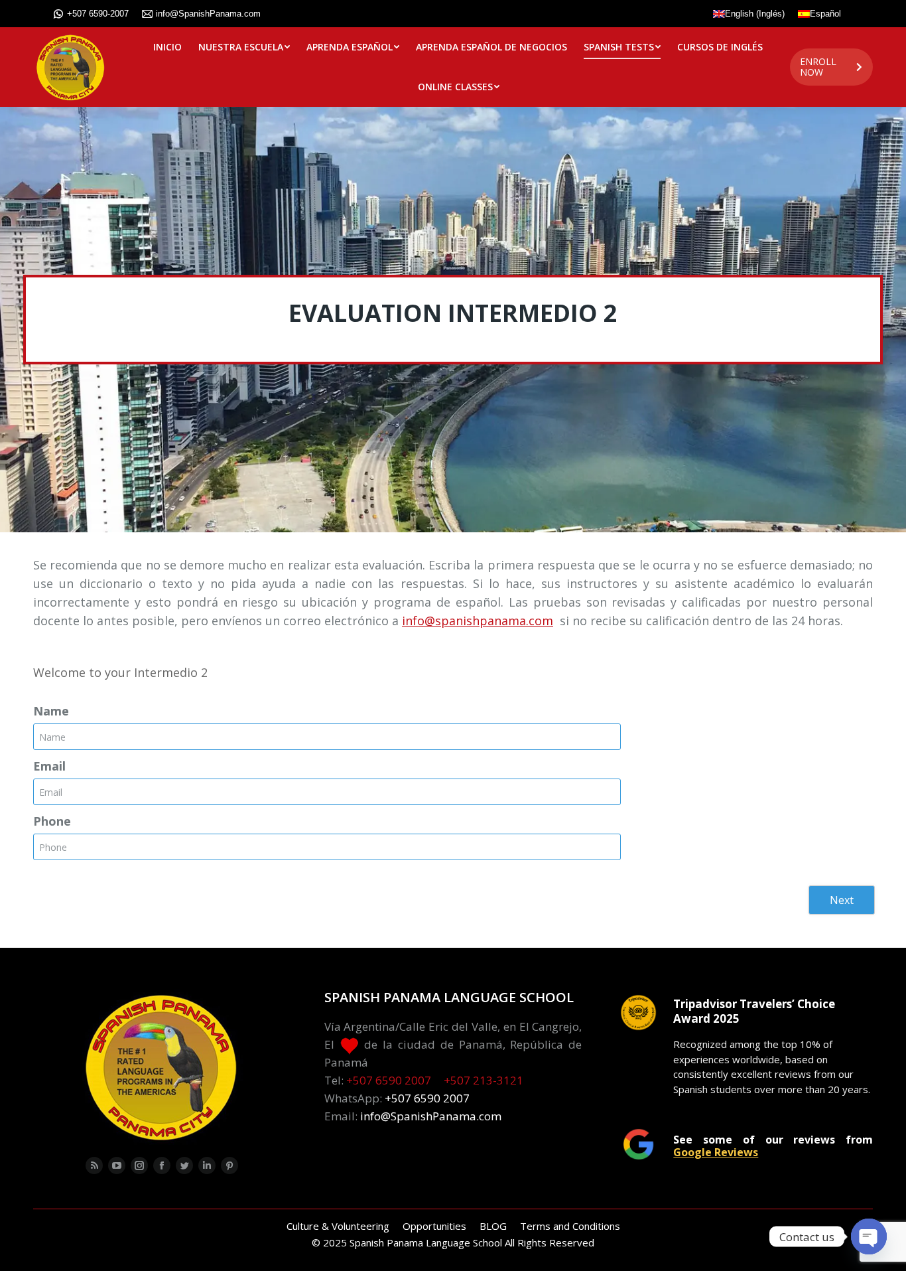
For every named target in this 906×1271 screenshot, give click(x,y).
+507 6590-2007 (98, 14)
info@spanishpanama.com (477, 621)
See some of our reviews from (773, 1145)
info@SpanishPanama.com (208, 14)
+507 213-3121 (483, 1080)
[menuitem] (167, 47)
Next (842, 900)
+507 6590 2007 (388, 1080)
